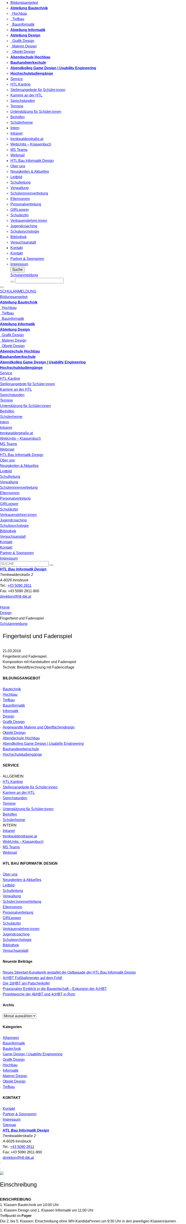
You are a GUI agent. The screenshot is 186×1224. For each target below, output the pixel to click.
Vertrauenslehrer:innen (28, 220)
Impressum (19, 264)
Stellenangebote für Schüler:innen (37, 90)
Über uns (17, 166)
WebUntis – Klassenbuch (30, 144)
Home (5, 607)
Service (16, 79)
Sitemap (9, 1125)
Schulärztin (19, 215)
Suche (17, 269)
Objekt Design (22, 52)
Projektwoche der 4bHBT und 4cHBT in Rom (39, 994)
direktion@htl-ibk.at (15, 596)
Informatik (10, 711)
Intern (15, 128)
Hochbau (18, 13)
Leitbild (16, 177)
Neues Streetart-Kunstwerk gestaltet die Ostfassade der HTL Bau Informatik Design (69, 972)
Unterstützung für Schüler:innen (35, 112)
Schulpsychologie (24, 231)
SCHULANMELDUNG (18, 291)
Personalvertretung (25, 204)
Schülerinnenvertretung (29, 193)
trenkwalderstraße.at (26, 139)
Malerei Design (23, 46)
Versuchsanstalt (23, 242)
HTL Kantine (20, 84)
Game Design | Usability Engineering (32, 1054)
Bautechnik (12, 689)
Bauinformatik (22, 24)
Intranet (16, 133)
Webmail (17, 155)
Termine (16, 106)
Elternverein (20, 199)
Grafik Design (22, 41)
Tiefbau (17, 19)
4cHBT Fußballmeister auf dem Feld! (32, 978)
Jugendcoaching (23, 226)
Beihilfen (17, 117)
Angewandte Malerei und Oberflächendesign (39, 727)
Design (6, 613)
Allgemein (11, 1038)
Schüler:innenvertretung (22, 901)
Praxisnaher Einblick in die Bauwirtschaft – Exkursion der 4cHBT (55, 989)
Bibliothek (18, 237)
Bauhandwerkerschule (21, 749)
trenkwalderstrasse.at (20, 836)
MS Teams (18, 150)
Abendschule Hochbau (21, 738)
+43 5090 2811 (19, 585)
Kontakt (16, 248)
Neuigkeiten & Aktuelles (29, 171)
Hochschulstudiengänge (22, 754)
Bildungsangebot (24, 3)
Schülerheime (21, 122)
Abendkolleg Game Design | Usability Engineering (43, 743)
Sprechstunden (22, 101)
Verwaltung (19, 188)
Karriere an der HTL (26, 95)
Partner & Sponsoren (27, 259)
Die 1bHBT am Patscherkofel (26, 983)
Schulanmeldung (24, 275)
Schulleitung (20, 182)
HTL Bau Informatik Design (32, 161)
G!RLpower (19, 210)
